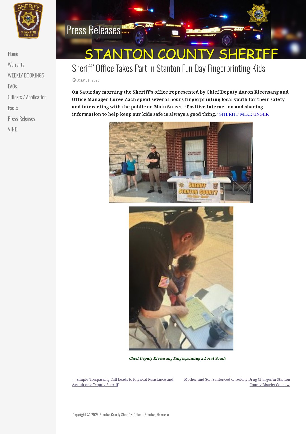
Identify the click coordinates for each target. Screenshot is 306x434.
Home (13, 53)
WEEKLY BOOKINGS (26, 75)
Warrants (16, 64)
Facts (13, 107)
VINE (12, 129)
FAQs (12, 86)
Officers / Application (27, 97)
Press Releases (21, 118)
